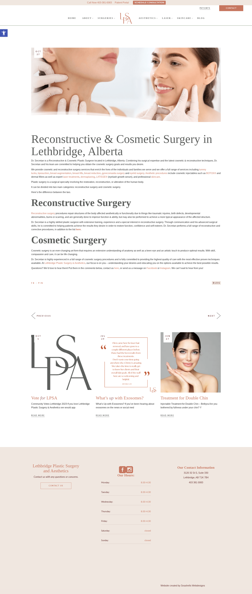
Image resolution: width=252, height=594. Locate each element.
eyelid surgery (137, 173)
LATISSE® (101, 177)
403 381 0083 (196, 482)
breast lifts (77, 173)
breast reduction (92, 173)
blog (216, 283)
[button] (4, 33)
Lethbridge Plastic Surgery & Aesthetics (64, 263)
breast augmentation (60, 173)
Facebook (152, 268)
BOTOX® (211, 173)
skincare (155, 177)
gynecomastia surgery (113, 173)
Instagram (165, 268)
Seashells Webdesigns (193, 585)
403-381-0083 (104, 2)
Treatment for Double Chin (184, 397)
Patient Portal (122, 2)
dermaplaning (88, 177)
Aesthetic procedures (156, 173)
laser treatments (71, 177)
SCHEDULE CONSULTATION (149, 2)
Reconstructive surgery (43, 213)
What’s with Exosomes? (120, 397)
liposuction (43, 173)
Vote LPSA (44, 397)
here (116, 268)
